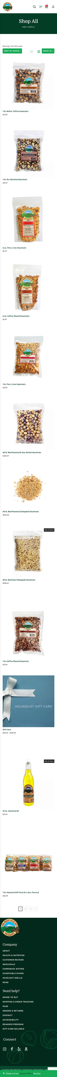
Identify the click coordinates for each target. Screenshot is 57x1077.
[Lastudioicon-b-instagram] (4, 1049)
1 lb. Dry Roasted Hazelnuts (15, 179)
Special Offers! (26, 1073)
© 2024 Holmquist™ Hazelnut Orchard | (23, 1069)
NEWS (5, 982)
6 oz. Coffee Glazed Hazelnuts (16, 316)
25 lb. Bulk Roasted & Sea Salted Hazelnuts (22, 452)
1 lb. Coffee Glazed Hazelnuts (16, 661)
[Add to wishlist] (34, 88)
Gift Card (7, 729)
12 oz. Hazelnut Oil (11, 811)
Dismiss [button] (37, 1073)
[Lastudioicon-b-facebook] (11, 1049)
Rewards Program (13, 1024)
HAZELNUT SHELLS (13, 978)
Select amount (22, 707)
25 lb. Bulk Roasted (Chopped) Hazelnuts (21, 511)
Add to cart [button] (23, 88)
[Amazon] (26, 1049)
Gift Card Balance (13, 1029)
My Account (51, 7)
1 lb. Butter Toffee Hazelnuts (15, 111)
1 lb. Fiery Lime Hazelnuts (14, 384)
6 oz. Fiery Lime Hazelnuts (14, 248)
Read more (23, 557)
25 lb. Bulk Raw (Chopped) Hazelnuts (19, 580)
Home (24, 27)
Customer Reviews (13, 960)
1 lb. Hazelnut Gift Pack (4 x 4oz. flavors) (21, 892)
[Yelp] (19, 1049)
